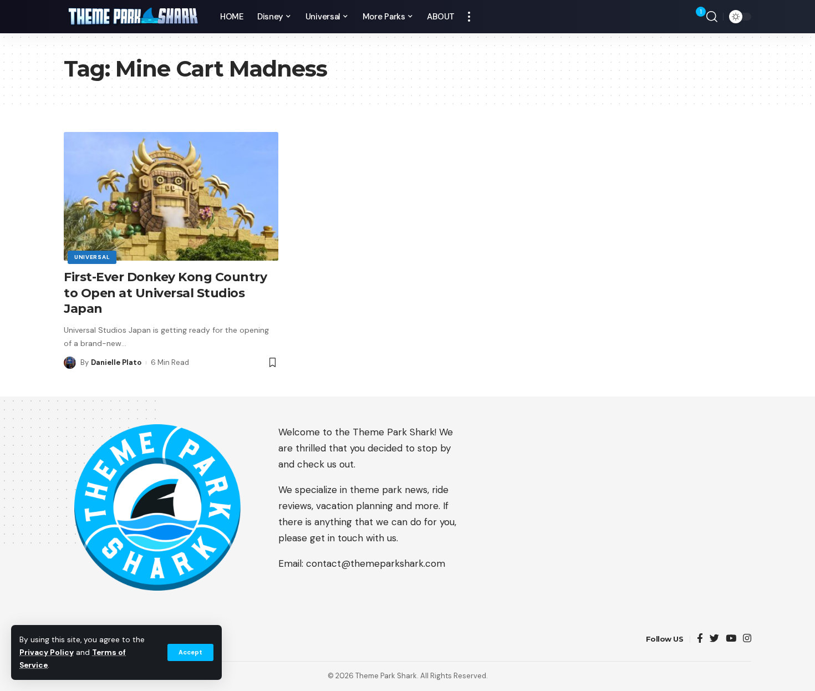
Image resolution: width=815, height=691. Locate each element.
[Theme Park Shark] (133, 17)
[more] (469, 16)
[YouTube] (731, 639)
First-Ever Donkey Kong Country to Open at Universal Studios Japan (165, 293)
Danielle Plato (116, 362)
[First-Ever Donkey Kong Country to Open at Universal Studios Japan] (171, 196)
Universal (92, 257)
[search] (711, 16)
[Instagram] (747, 639)
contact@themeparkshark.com (375, 563)
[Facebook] (700, 639)
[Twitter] (714, 639)
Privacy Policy (46, 652)
